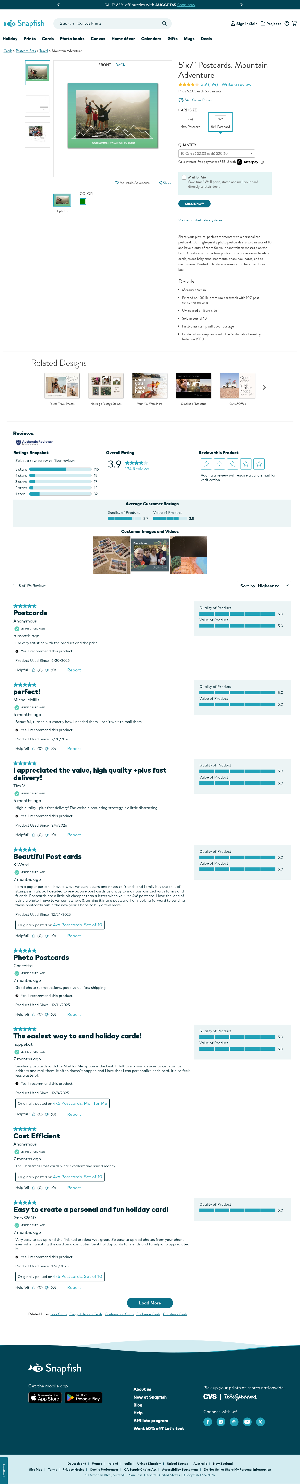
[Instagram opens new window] (223, 1419)
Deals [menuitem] (206, 38)
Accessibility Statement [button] (180, 1469)
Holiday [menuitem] (10, 38)
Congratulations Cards (85, 1314)
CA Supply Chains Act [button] (140, 1469)
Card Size (187, 110)
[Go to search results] (164, 23)
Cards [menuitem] (48, 38)
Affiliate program (151, 1420)
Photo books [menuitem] (72, 38)
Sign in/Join (247, 23)
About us (142, 1389)
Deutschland (77, 1464)
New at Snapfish (150, 1397)
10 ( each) (204, 153)
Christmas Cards (175, 1314)
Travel (44, 51)
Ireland (113, 1464)
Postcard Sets (26, 51)
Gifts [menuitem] (173, 38)
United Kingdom (149, 1464)
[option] (37, 72)
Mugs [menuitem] (189, 38)
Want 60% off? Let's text (159, 1428)
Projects (273, 23)
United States (178, 1464)
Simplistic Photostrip (193, 404)
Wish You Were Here (149, 404)
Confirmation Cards (119, 1314)
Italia (128, 1464)
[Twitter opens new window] (262, 1419)
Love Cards (59, 1314)
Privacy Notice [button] (73, 1469)
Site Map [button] (36, 1469)
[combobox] (112, 23)
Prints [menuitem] (30, 38)
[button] (116, 183)
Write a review (236, 84)
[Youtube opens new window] (249, 1419)
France (97, 1464)
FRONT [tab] (104, 65)
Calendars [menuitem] (151, 38)
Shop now (187, 4)
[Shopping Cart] (294, 23)
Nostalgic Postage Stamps (105, 404)
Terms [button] (52, 1469)
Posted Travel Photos (61, 404)
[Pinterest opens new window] (236, 1419)
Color (86, 193)
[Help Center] (287, 23)
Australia (200, 1464)
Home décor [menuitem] (123, 38)
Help (138, 1412)
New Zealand (223, 1464)
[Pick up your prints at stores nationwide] (210, 1396)
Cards (8, 51)
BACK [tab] (120, 65)
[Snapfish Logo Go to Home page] (23, 23)
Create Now (194, 203)
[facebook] (210, 1419)
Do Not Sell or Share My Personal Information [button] (237, 1469)
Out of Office (238, 404)
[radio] (83, 201)
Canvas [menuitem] (98, 38)
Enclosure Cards (148, 1314)
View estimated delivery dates (200, 220)
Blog (138, 1405)
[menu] (164, 183)
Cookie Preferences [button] (104, 1469)
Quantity (187, 145)
